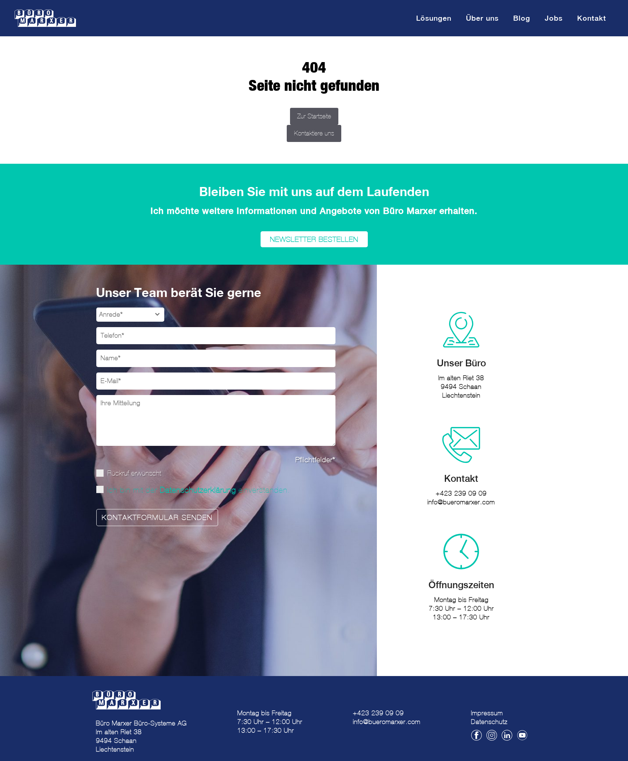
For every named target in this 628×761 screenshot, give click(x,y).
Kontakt (591, 18)
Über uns (482, 18)
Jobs (554, 18)
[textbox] (123, 315)
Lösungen (433, 18)
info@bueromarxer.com (461, 502)
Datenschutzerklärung (198, 490)
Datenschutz (489, 721)
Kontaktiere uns (314, 133)
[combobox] (130, 315)
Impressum (487, 713)
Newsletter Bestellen (314, 239)
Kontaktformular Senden (157, 517)
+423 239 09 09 (461, 493)
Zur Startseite (314, 116)
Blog (521, 18)
